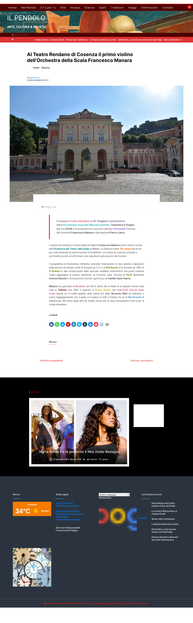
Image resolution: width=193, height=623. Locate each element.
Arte (63, 7)
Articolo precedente (51, 360)
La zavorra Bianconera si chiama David (164, 512)
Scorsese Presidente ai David (79, 452)
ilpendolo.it (34, 77)
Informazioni (149, 7)
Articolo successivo (142, 360)
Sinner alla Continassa (58, 39)
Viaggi (132, 7)
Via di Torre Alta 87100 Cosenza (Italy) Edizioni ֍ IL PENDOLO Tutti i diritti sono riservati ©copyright (70, 510)
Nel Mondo (28, 7)
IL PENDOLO (26, 18)
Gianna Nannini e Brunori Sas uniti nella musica (168, 39)
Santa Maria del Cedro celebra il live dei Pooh (163, 504)
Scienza (90, 7)
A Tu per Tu (48, 7)
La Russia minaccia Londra (84, 39)
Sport (102, 7)
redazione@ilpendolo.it (68, 519)
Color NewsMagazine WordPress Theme (109, 603)
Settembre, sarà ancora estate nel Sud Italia (121, 39)
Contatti (167, 7)
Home (12, 7)
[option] (58, 39)
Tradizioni (117, 7)
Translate (142, 518)
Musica (75, 7)
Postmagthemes (141, 603)
